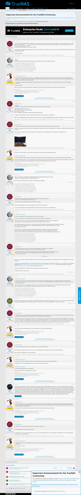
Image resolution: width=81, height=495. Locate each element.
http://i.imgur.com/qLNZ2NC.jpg (24, 265)
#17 (74, 384)
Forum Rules (23, 10)
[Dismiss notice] (74, 13)
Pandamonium (11, 469)
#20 (74, 438)
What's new (12, 8)
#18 (74, 399)
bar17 (10, 477)
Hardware (20, 469)
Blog (17, 10)
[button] (15, 8)
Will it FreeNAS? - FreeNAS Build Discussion (23, 477)
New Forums (79, 295)
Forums (7, 8)
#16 (74, 357)
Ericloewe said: (17, 124)
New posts (7, 10)
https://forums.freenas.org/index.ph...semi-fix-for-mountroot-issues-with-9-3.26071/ (38, 264)
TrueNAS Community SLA (31, 10)
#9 (74, 212)
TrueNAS (71, 3)
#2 (74, 57)
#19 (74, 421)
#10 (74, 244)
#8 (74, 194)
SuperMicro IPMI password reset (16, 476)
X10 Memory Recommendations (49, 98)
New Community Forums (60, 491)
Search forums (12, 10)
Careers (46, 8)
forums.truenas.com (47, 484)
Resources (33, 8)
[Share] (73, 41)
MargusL (10, 305)
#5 (74, 121)
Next (10, 39)
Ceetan (10, 474)
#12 (74, 298)
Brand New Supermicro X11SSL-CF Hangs (19, 468)
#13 (74, 310)
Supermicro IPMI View (14, 480)
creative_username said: (19, 76)
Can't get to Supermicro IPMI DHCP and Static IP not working (23, 483)
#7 (74, 174)
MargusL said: (17, 313)
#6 (74, 150)
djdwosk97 (11, 481)
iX (74, 3)
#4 (74, 101)
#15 (74, 342)
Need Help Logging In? (41, 10)
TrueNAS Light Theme (11, 493)
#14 (74, 326)
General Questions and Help (21, 474)
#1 (74, 41)
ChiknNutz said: (18, 402)
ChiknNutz (9, 390)
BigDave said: (17, 103)
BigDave (10, 64)
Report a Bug (40, 8)
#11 (74, 276)
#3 (74, 73)
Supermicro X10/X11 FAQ (38, 98)
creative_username (9, 25)
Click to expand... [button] (45, 256)
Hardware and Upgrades (21, 484)
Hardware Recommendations (41, 97)
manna (10, 484)
